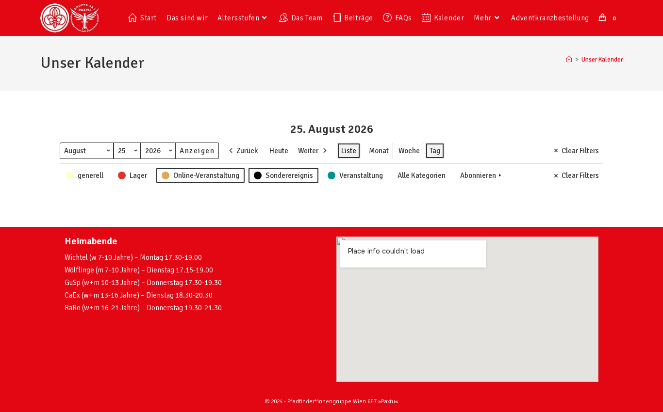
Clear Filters (580, 150)
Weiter (308, 150)
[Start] (569, 59)
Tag (435, 150)
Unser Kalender (602, 59)
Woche (409, 150)
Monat (379, 150)
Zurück (247, 150)
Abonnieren (478, 175)
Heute (278, 150)
